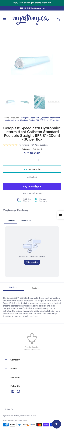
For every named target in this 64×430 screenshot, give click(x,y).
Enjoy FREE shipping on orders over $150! (32, 2)
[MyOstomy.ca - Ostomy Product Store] (31, 19)
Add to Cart (32, 177)
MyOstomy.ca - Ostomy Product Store (16, 416)
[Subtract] (26, 160)
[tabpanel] (32, 304)
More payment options (32, 193)
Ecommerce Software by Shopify (15, 420)
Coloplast (26, 149)
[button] (58, 19)
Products (15, 118)
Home (6, 118)
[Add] (38, 160)
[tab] (13, 288)
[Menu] (4, 19)
